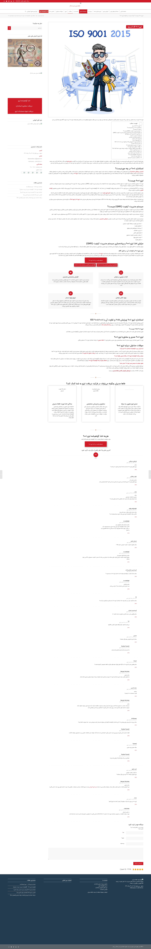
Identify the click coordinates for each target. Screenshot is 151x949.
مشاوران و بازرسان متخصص (134, 151)
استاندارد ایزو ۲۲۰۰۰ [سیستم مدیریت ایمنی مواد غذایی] (31, 192)
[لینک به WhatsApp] (4, 1)
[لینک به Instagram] (13, 1)
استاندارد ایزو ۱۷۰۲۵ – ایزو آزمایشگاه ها (34, 186)
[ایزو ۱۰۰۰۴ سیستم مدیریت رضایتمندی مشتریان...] (150, 474)
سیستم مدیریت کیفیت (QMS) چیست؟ (131, 131)
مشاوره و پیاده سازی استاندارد (100, 884)
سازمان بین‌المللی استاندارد (137, 171)
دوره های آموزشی (93, 787)
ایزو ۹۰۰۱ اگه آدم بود (136, 126)
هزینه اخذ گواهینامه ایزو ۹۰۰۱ (134, 154)
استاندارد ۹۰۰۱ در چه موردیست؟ (134, 127)
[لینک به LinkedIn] (11, 1)
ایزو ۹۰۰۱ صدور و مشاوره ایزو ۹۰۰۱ (133, 145)
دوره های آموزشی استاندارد (101, 888)
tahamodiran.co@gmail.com (35, 159)
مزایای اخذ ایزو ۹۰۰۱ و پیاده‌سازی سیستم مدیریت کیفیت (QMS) (127, 132)
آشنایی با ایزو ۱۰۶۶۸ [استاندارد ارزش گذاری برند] (32, 195)
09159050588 (31, 161)
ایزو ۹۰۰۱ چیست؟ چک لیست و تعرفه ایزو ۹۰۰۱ (131, 16)
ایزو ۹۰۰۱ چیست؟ (137, 129)
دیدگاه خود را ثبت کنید (135, 156)
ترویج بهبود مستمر (136, 140)
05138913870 (38, 161)
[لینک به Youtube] (6, 1)
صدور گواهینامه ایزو (103, 886)
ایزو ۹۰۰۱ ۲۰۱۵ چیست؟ (135, 143)
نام (123, 832)
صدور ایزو (69, 161)
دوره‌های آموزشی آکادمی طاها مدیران (121, 371)
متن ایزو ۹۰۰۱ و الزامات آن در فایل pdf (132, 134)
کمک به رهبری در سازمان (135, 135)
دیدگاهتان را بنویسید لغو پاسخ (134, 157)
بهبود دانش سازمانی (136, 138)
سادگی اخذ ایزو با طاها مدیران (134, 153)
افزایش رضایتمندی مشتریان (134, 137)
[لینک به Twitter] (9, 1)
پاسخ (136, 469)
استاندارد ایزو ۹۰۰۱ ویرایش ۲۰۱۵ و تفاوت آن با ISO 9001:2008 (127, 142)
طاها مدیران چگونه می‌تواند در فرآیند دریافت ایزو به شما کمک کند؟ (126, 148)
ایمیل (122, 838)
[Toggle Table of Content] (140, 123)
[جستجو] (25, 11)
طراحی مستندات (103, 889)
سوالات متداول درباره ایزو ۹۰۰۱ (134, 147)
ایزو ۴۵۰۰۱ (72, 199)
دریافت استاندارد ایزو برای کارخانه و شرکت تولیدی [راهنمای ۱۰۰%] (29, 197)
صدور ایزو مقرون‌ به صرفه (135, 150)
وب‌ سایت (122, 843)
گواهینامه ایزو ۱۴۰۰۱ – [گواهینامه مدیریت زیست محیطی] (31, 189)
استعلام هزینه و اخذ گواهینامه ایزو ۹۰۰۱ (98, 360)
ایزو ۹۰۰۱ (78, 199)
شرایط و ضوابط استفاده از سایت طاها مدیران (97, 892)
